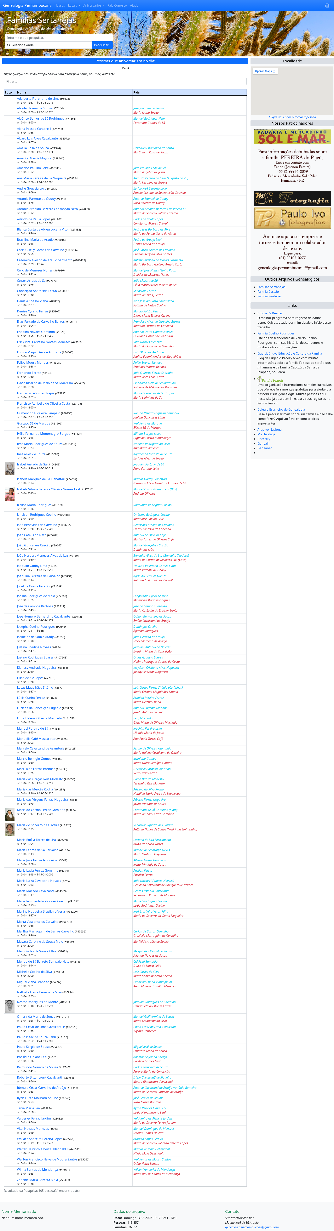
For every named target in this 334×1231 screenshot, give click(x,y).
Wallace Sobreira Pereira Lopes (40, 1139)
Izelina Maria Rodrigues (34, 505)
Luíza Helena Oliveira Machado (40, 718)
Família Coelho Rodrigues (276, 333)
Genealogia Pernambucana (27, 5)
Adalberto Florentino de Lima (38, 98)
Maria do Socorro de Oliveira (38, 825)
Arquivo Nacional (269, 429)
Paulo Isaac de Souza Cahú (37, 1037)
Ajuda (134, 5)
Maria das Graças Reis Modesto (40, 779)
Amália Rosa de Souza (33, 148)
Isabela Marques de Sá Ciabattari (41, 479)
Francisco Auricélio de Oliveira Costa (44, 403)
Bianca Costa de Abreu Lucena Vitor (43, 229)
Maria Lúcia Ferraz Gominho (38, 870)
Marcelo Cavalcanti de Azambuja (41, 748)
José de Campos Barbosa (35, 606)
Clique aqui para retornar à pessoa (292, 117)
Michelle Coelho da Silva (35, 972)
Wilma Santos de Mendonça (38, 1169)
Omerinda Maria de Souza (36, 1016)
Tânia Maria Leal (29, 1108)
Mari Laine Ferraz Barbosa (36, 769)
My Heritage (266, 434)
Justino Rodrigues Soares (36, 657)
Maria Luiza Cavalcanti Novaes (39, 881)
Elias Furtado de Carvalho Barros (41, 321)
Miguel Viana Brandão (33, 982)
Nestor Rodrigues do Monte (38, 1002)
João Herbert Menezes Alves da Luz (43, 555)
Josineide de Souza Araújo (36, 637)
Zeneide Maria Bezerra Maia (38, 1180)
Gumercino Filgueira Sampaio (39, 413)
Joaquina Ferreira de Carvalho (39, 576)
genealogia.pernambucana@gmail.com (252, 1227)
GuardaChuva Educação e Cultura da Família (289, 353)
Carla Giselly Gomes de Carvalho (41, 250)
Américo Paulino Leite (33, 168)
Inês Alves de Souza (31, 454)
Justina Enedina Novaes (34, 647)
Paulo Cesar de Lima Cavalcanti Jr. (41, 1027)
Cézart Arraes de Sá (31, 280)
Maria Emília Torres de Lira (37, 840)
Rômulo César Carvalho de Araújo (42, 1088)
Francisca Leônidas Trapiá (36, 393)
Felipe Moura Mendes (33, 362)
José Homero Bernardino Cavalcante (44, 616)
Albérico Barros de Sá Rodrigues (41, 118)
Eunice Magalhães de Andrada (39, 352)
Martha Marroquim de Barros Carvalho (46, 931)
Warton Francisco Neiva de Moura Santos (47, 1159)
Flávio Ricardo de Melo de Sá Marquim (45, 383)
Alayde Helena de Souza (35, 108)
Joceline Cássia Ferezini (34, 586)
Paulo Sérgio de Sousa (33, 1047)
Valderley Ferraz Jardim (34, 1118)
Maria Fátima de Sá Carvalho (38, 850)
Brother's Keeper (270, 313)
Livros (60, 5)
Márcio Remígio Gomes (34, 758)
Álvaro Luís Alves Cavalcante (38, 138)
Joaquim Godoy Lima (32, 566)
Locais (73, 5)
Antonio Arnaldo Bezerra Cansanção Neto (48, 209)
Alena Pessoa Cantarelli (34, 129)
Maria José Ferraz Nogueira (37, 860)
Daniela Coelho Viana (33, 301)
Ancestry (263, 439)
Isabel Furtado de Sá (32, 464)
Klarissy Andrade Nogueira (37, 667)
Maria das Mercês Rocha (35, 789)
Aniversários (92, 5)
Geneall (262, 443)
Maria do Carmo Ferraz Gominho (41, 810)
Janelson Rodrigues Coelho (37, 514)
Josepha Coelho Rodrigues (36, 626)
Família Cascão (268, 291)
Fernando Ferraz (29, 373)
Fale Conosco (117, 5)
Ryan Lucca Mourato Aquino (38, 1098)
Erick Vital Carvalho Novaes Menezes (44, 342)
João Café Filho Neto (32, 535)
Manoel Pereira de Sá (33, 728)
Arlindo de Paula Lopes (34, 219)
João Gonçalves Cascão (34, 545)
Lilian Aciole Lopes (30, 678)
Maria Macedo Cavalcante (36, 891)
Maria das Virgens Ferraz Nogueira (43, 799)
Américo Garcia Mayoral (35, 158)
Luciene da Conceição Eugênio (39, 708)
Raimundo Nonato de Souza (38, 1067)
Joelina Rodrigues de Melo (36, 596)
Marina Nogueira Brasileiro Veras (41, 911)
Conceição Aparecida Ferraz (37, 291)
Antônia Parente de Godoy (36, 199)
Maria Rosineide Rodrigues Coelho (42, 901)
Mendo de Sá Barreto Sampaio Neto (43, 961)
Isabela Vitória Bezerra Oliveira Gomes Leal (49, 489)
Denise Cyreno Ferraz (33, 311)
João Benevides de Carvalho (37, 525)
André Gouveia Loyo (32, 188)
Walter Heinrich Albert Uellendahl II (43, 1149)
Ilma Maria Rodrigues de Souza (40, 444)
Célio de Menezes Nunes (35, 270)
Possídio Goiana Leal (32, 1057)
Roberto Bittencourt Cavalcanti (40, 1077)
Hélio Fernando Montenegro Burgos (44, 433)
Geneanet (264, 448)
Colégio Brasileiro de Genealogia (281, 409)
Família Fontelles (269, 296)
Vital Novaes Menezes (33, 1128)
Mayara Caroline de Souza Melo (40, 941)
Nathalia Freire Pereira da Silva (39, 992)
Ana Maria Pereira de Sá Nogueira (42, 178)
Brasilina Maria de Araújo (36, 239)
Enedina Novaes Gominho (36, 332)
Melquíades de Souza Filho (37, 951)
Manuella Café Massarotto (36, 739)
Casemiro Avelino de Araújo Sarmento (45, 260)
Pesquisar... (102, 45)
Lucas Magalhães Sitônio (35, 687)
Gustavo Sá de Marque (34, 423)
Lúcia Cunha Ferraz (31, 698)
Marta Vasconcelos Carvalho (38, 922)
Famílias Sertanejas (271, 287)
